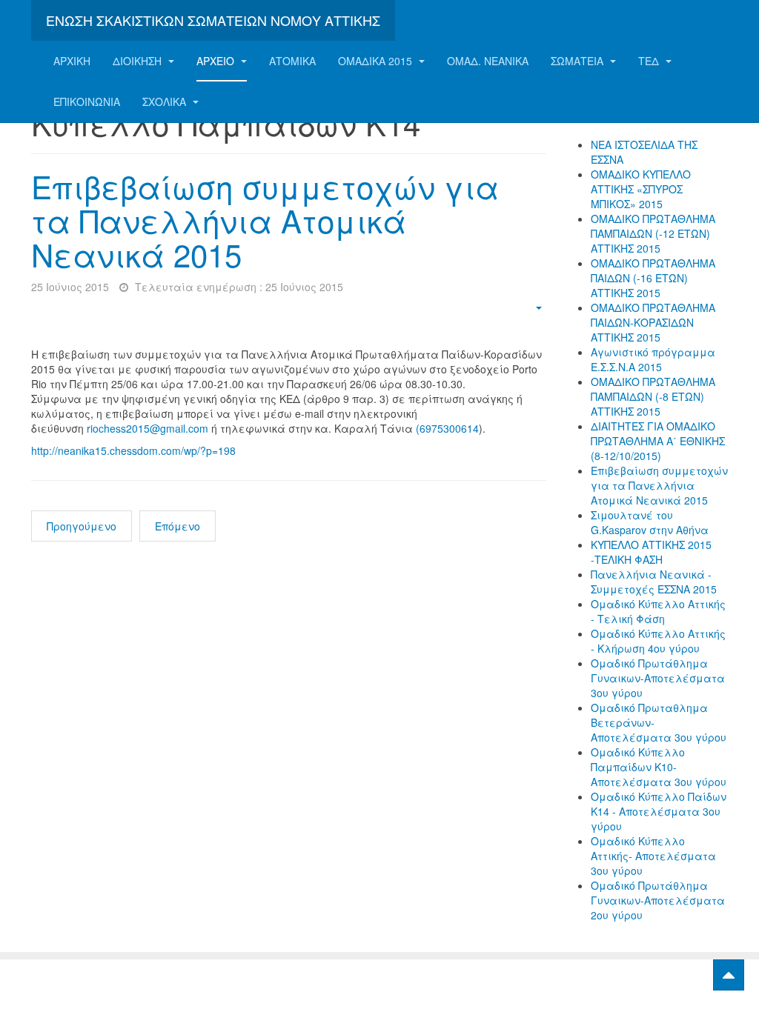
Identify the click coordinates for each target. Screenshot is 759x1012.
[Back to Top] (728, 975)
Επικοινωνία (86, 101)
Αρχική (71, 60)
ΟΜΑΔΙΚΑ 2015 (376, 60)
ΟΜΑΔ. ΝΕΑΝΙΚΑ (487, 60)
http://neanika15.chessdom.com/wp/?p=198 (133, 450)
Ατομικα (292, 60)
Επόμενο (177, 526)
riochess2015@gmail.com (147, 428)
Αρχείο (216, 60)
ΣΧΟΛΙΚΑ (165, 101)
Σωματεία (578, 60)
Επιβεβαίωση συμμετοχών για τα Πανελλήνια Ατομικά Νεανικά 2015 (265, 220)
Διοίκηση (139, 60)
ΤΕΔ (650, 60)
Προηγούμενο (81, 526)
